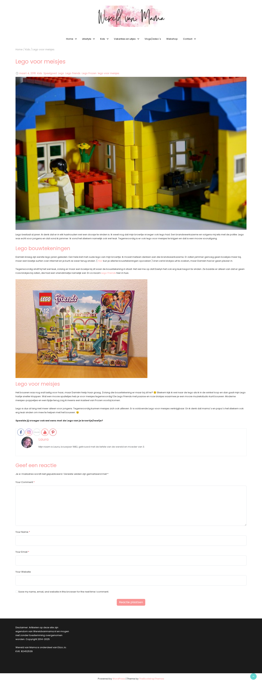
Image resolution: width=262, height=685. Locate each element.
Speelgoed (50, 73)
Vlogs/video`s (153, 39)
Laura (43, 439)
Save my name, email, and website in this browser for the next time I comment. (63, 591)
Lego (61, 73)
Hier (100, 261)
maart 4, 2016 (27, 73)
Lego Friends (108, 273)
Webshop (172, 39)
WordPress (118, 678)
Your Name (22, 532)
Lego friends (72, 73)
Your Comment (24, 482)
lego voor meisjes (108, 73)
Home (69, 39)
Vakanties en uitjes (125, 39)
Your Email (21, 552)
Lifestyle (86, 39)
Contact (187, 39)
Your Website (23, 571)
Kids (102, 39)
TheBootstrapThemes (151, 678)
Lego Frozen (89, 73)
